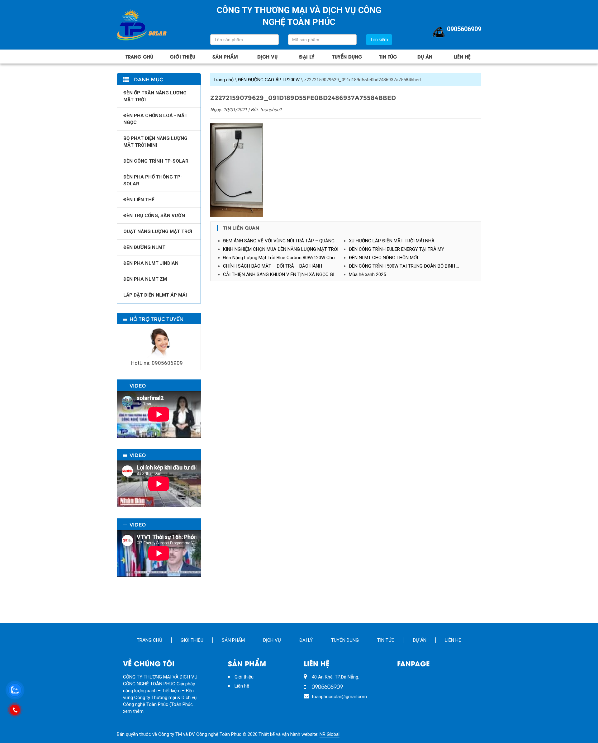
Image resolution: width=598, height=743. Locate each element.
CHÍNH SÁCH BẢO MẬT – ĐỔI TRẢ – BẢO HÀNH (272, 266)
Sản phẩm (225, 56)
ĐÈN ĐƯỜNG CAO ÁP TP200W (269, 80)
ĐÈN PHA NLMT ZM (145, 279)
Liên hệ (462, 56)
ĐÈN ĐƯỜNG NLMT (144, 247)
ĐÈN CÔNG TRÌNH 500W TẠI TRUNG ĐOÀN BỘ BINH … (404, 266)
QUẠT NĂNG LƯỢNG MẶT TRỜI (157, 231)
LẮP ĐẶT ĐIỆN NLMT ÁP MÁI (155, 295)
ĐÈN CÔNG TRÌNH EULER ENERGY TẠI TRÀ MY (396, 249)
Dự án (424, 56)
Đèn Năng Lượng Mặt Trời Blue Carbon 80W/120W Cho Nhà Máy (286, 257)
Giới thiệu (182, 56)
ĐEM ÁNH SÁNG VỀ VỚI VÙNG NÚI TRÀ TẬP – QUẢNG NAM (284, 241)
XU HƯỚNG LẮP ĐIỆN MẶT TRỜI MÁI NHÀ (391, 241)
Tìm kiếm (379, 39)
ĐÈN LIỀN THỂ (138, 199)
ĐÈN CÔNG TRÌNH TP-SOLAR (155, 161)
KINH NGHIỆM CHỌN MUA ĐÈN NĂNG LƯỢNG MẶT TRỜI (280, 249)
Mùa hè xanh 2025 (367, 274)
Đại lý (307, 56)
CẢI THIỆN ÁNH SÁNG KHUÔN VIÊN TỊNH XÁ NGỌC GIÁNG (283, 274)
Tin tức (388, 56)
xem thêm (133, 711)
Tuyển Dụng (347, 56)
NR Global (329, 734)
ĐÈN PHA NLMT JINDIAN (150, 263)
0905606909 (464, 29)
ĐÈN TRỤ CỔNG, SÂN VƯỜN (154, 215)
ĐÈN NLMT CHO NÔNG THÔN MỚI (383, 257)
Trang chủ (139, 56)
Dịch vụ (267, 56)
